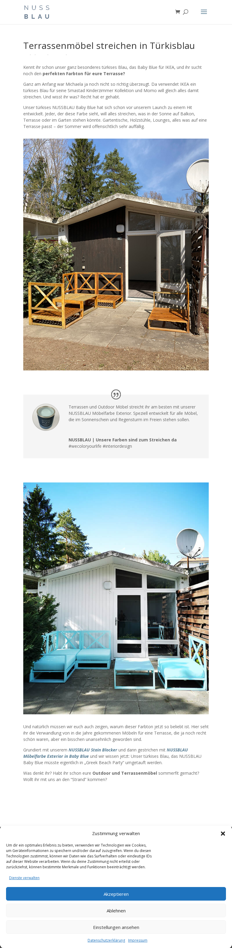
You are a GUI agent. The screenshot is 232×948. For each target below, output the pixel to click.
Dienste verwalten (24, 877)
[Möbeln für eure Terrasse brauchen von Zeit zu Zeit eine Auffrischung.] (116, 370)
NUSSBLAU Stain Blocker (93, 750)
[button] (223, 834)
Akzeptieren (116, 894)
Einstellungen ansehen (116, 927)
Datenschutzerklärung (106, 940)
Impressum (137, 940)
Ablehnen (116, 911)
